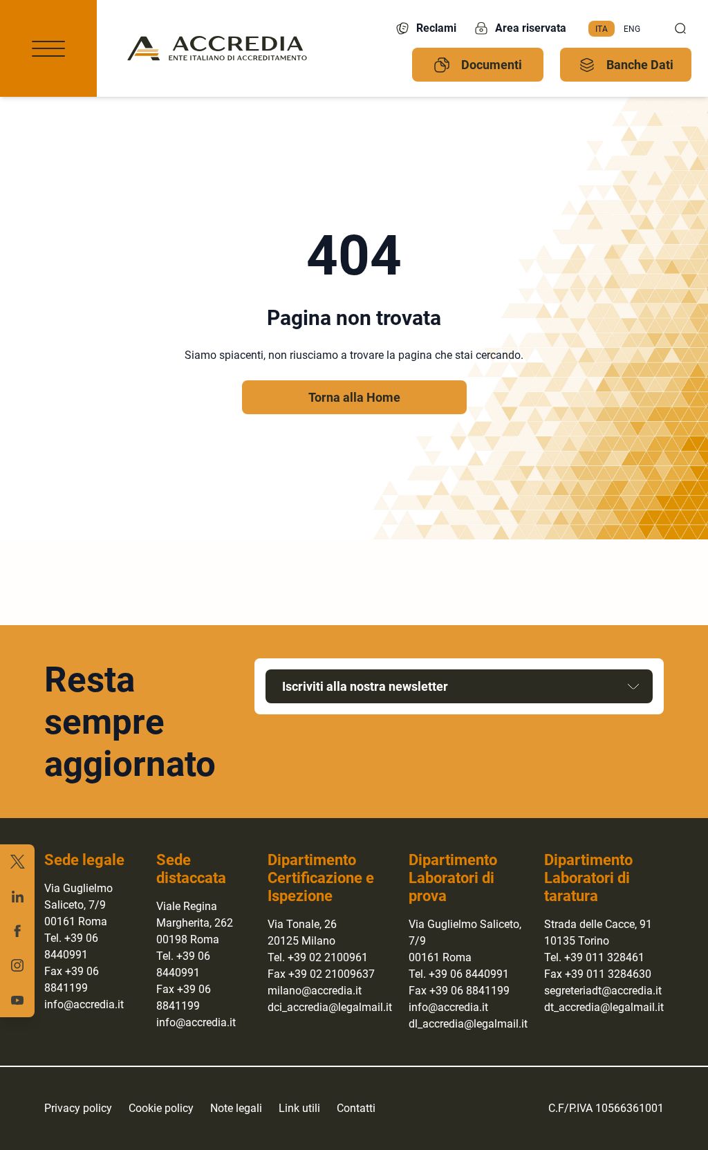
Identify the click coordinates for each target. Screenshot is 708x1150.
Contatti (356, 1108)
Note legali (236, 1108)
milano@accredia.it (315, 990)
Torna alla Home (354, 397)
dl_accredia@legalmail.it (468, 1023)
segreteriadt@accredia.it (603, 990)
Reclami (436, 28)
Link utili (299, 1108)
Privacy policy (78, 1108)
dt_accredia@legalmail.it (604, 1007)
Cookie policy (161, 1108)
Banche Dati (639, 64)
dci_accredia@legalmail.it (330, 1007)
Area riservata (530, 28)
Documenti (491, 64)
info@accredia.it (84, 1004)
